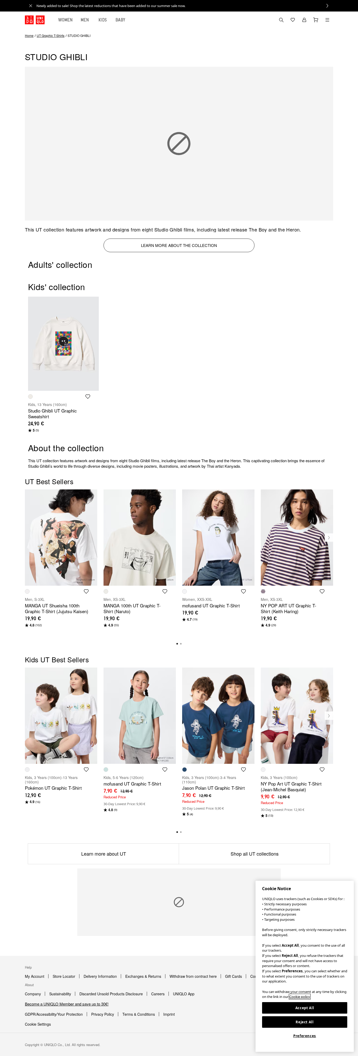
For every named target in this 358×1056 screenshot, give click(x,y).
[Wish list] (293, 20)
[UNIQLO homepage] (35, 20)
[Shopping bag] (316, 20)
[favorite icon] (88, 396)
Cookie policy (299, 996)
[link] (184, 6)
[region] (305, 966)
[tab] (65, 20)
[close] (30, 6)
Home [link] (29, 35)
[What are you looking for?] (281, 20)
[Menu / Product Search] (327, 20)
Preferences (304, 1036)
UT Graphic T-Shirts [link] (50, 35)
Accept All (304, 1008)
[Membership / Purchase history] (304, 20)
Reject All (305, 1022)
